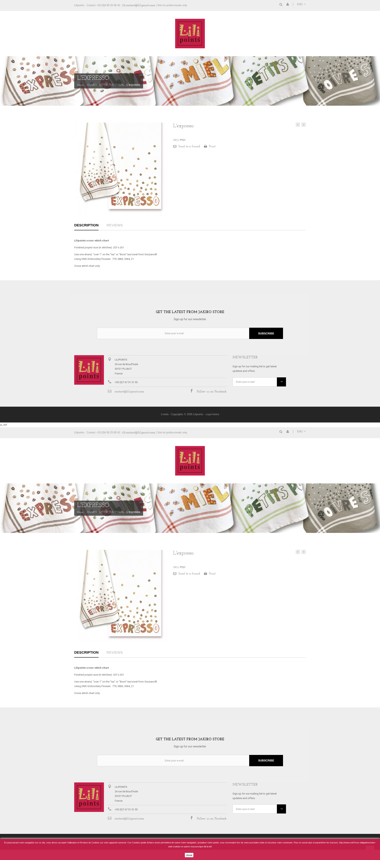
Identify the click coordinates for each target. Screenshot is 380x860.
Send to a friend (189, 146)
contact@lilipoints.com (140, 5)
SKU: (176, 140)
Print (212, 146)
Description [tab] (86, 225)
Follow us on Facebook (212, 391)
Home (80, 85)
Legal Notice (212, 414)
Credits (165, 414)
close (189, 855)
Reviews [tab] (114, 225)
